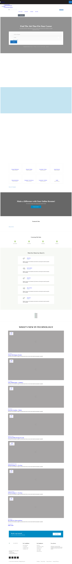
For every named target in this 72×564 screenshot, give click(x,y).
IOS (40, 46)
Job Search (26, 11)
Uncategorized (10, 524)
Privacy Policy (43, 561)
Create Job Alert (8, 5)
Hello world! (10, 525)
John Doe (29, 258)
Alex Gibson (29, 287)
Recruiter (3, 6)
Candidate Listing (25, 547)
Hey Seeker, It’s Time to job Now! (15, 520)
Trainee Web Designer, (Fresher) (15, 355)
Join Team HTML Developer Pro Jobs (16, 437)
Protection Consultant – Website (15, 410)
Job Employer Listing (40, 546)
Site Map (38, 561)
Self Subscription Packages (8, 7)
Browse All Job (11, 226)
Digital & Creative (11, 436)
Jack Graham (29, 268)
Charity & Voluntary (11, 491)
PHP (42, 46)
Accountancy (10, 353)
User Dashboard (25, 545)
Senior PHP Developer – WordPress (15, 382)
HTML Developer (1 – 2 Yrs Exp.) (15, 492)
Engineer (47, 46)
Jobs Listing (38, 550)
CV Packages (25, 546)
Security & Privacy (56, 561)
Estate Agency (10, 519)
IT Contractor (10, 381)
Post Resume (7, 4)
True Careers (20, 11)
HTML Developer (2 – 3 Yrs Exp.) (15, 465)
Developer (35, 46)
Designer (31, 46)
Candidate (31, 11)
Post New (38, 545)
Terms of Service (49, 561)
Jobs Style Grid (39, 551)
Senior (44, 46)
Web (38, 46)
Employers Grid (39, 547)
